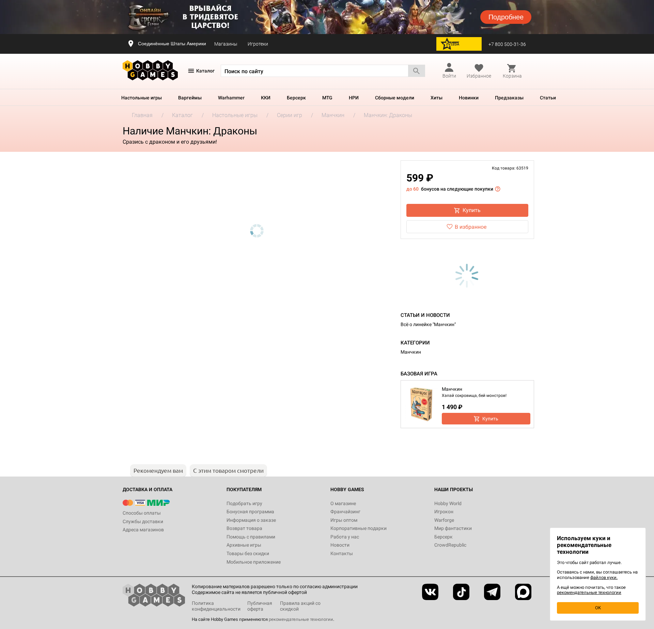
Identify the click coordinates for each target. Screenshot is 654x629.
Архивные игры (244, 545)
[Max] (523, 592)
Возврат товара (244, 528)
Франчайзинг (345, 511)
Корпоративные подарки (358, 528)
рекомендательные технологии (301, 619)
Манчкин (411, 352)
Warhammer (231, 97)
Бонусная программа (250, 511)
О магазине (343, 503)
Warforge (444, 520)
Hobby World (448, 503)
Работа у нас (344, 536)
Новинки (469, 97)
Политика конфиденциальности (216, 606)
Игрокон (443, 511)
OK (598, 607)
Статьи (548, 97)
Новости (339, 545)
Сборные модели (394, 97)
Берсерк (296, 97)
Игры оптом (343, 520)
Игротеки (258, 44)
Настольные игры (141, 97)
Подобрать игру (244, 503)
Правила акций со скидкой (300, 606)
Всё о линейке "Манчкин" (428, 324)
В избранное (470, 227)
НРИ (354, 97)
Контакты (341, 553)
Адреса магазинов (143, 529)
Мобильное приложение (254, 562)
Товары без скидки (248, 553)
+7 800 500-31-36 (507, 44)
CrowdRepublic (450, 545)
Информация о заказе (251, 520)
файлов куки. (604, 577)
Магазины (225, 44)
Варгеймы (190, 97)
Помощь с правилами (251, 536)
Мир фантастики (453, 528)
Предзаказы (509, 97)
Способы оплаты (142, 513)
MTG (327, 97)
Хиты (436, 97)
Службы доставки (143, 521)
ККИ (265, 97)
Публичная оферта (259, 606)
